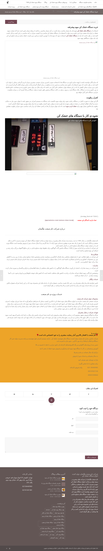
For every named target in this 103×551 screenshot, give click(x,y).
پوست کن (52, 534)
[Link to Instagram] (9, 548)
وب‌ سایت (71, 432)
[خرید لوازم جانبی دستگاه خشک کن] (101, 275)
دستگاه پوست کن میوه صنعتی (40, 7)
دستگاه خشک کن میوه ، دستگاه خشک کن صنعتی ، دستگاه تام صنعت (52, 524)
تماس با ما (94, 11)
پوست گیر (62, 537)
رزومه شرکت (11, 7)
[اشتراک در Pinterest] (51, 394)
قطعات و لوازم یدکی (62, 11)
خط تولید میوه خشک (59, 513)
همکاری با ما (73, 2)
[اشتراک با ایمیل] (14, 394)
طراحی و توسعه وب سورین (50, 548)
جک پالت (48, 509)
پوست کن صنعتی (44, 534)
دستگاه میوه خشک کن (24, 7)
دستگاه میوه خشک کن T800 (33, 2)
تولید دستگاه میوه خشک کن (58, 509)
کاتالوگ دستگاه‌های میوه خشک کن (87, 7)
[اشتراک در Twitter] (70, 394)
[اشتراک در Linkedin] (33, 394)
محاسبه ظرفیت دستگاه (85, 2)
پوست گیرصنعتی (54, 537)
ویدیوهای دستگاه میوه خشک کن (58, 2)
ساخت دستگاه (74, 11)
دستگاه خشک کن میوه (59, 519)
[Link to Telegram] (6, 548)
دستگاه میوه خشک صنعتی (58, 528)
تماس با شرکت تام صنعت (68, 7)
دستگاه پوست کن (60, 531)
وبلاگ (45, 2)
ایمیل (72, 425)
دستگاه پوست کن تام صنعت (48, 531)
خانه (95, 2)
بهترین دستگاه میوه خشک (58, 506)
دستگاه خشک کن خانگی (47, 513)
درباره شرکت (55, 7)
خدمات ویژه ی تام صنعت (51, 294)
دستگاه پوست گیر (60, 534)
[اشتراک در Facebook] (88, 394)
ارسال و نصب (84, 11)
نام (72, 418)
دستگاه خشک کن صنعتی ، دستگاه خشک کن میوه (53, 516)
